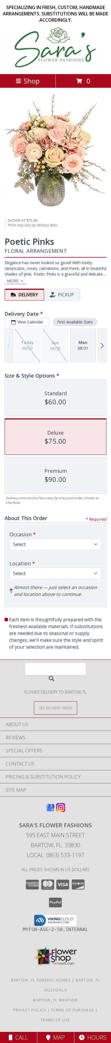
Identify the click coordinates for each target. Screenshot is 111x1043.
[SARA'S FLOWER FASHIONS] (55, 65)
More (12, 281)
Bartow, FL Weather (55, 1000)
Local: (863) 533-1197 (55, 855)
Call (20, 1037)
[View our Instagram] (60, 810)
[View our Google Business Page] (50, 810)
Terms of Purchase (72, 1010)
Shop (32, 80)
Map (57, 1037)
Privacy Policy (29, 1010)
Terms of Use (55, 1019)
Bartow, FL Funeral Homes (41, 980)
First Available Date (75, 322)
